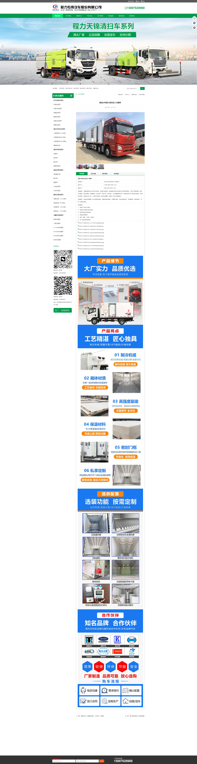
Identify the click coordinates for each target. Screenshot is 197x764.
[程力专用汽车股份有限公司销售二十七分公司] (77, 7)
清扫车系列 (76, 88)
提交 (102, 761)
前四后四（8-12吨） (60, 203)
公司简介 (54, 736)
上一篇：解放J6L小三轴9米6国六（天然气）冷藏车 (90, 716)
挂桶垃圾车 (57, 113)
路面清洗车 (57, 166)
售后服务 (111, 16)
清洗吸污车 (57, 174)
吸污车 (56, 178)
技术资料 (64, 741)
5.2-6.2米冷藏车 (58, 231)
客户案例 (100, 16)
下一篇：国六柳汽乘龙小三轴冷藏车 (135, 716)
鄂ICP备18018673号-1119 (102, 750)
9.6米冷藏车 (57, 240)
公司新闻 (64, 736)
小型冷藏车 (57, 223)
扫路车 (56, 154)
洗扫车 (56, 158)
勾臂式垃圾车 (58, 108)
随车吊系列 (89, 88)
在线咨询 (65, 310)
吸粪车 (56, 182)
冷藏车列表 (95, 88)
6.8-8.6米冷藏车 (58, 236)
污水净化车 (57, 190)
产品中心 (89, 16)
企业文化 (54, 738)
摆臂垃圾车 (57, 125)
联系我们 (132, 1)
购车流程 (121, 16)
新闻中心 (79, 16)
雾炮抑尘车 (57, 145)
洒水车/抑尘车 (69, 88)
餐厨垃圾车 (57, 117)
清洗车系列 (82, 88)
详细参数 (81, 173)
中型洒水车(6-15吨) (60, 137)
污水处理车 (57, 186)
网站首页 (57, 16)
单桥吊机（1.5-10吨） (60, 199)
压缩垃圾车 (57, 104)
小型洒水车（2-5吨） (60, 133)
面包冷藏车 (57, 219)
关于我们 (68, 16)
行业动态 (64, 738)
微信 (138, 1)
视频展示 (64, 743)
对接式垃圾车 (58, 121)
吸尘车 (56, 162)
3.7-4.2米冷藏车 (58, 227)
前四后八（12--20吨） (60, 211)
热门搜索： (55, 88)
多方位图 (93, 173)
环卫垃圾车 (62, 88)
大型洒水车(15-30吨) (60, 141)
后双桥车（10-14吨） (60, 207)
